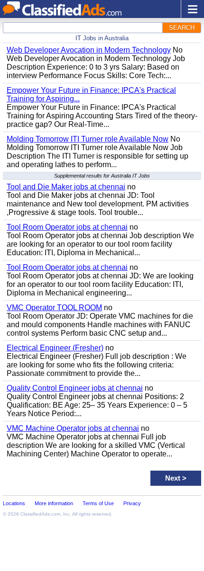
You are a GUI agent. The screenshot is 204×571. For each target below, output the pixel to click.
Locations (14, 503)
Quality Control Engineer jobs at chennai (75, 388)
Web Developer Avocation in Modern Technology (89, 50)
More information (54, 503)
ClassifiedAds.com (40, 514)
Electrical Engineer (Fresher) (55, 348)
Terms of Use (98, 503)
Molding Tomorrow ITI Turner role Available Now (87, 139)
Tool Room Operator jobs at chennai (67, 227)
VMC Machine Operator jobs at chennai (73, 428)
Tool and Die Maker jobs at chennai (66, 187)
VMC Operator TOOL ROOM (54, 307)
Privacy (132, 503)
